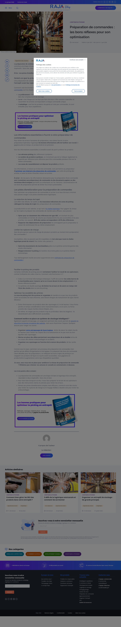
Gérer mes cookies (44, 91)
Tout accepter (78, 91)
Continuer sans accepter (77, 59)
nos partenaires (56, 85)
